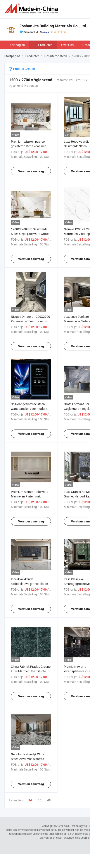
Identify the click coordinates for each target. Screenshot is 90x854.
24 (30, 800)
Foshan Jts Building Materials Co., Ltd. (53, 26)
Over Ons (67, 45)
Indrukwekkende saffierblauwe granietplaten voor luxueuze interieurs (29, 583)
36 (39, 800)
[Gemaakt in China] (31, 9)
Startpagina (17, 45)
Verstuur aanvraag (31, 171)
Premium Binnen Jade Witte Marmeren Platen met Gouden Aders (29, 496)
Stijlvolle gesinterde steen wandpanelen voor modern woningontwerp (29, 408)
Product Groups (23, 69)
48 (49, 800)
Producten (45, 45)
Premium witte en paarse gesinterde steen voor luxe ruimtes (28, 146)
